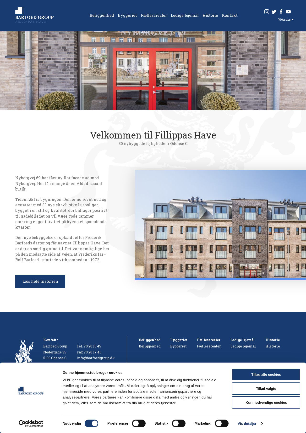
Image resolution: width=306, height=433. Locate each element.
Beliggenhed (102, 15)
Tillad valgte (266, 389)
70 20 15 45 (92, 346)
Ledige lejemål (185, 15)
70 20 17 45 (92, 352)
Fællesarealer (154, 15)
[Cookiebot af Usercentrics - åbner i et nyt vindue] (31, 423)
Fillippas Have (31, 21)
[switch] (139, 423)
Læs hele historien (40, 281)
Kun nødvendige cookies (266, 402)
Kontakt (230, 15)
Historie (210, 15)
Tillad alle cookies (266, 374)
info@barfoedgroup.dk (96, 358)
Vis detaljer (247, 423)
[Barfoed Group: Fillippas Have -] (34, 13)
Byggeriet (127, 15)
